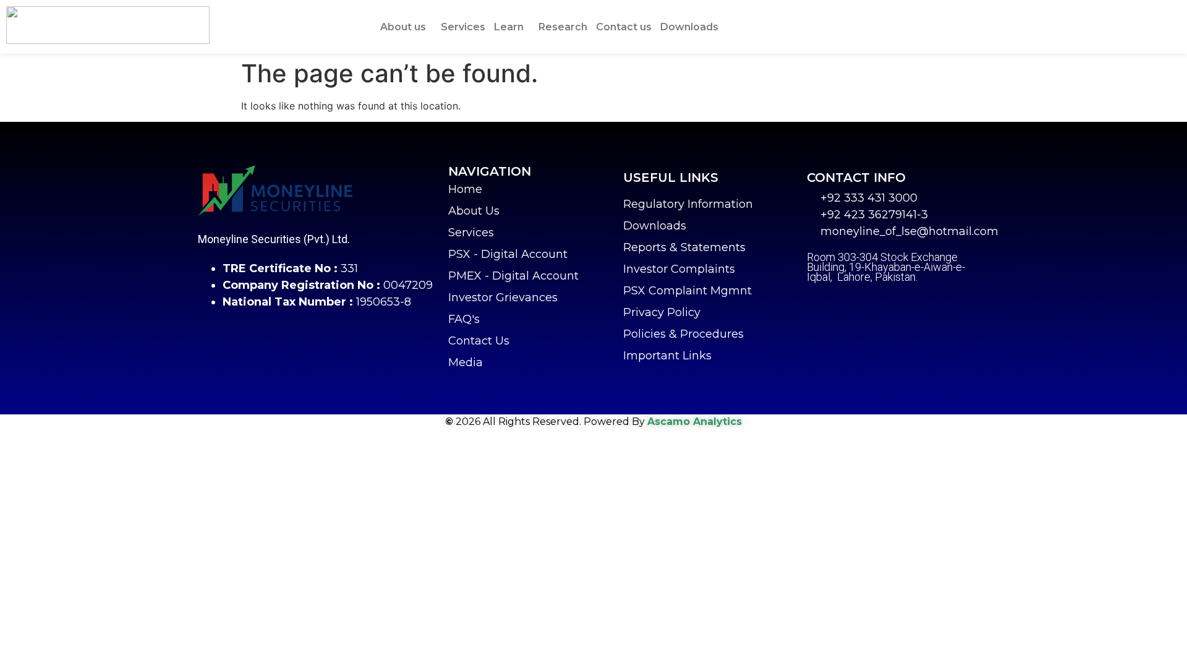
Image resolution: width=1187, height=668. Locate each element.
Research (562, 27)
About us (403, 27)
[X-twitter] (847, 305)
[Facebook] (816, 305)
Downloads (689, 27)
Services (463, 27)
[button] (406, 27)
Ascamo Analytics (694, 421)
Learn (509, 27)
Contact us (624, 27)
